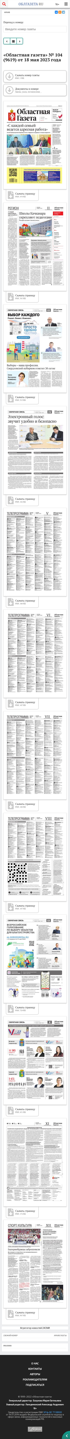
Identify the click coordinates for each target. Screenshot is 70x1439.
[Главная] (31, 4)
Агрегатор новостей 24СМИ (35, 1328)
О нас (35, 1363)
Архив (7, 12)
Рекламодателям (35, 1379)
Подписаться (35, 1384)
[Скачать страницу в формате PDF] (35, 145)
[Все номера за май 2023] (13, 41)
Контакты (35, 1368)
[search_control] (4, 4)
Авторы (35, 1374)
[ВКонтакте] (56, 12)
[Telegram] (63, 12)
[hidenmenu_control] (66, 4)
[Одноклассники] (59, 12)
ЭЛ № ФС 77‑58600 (52, 1412)
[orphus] (35, 1429)
